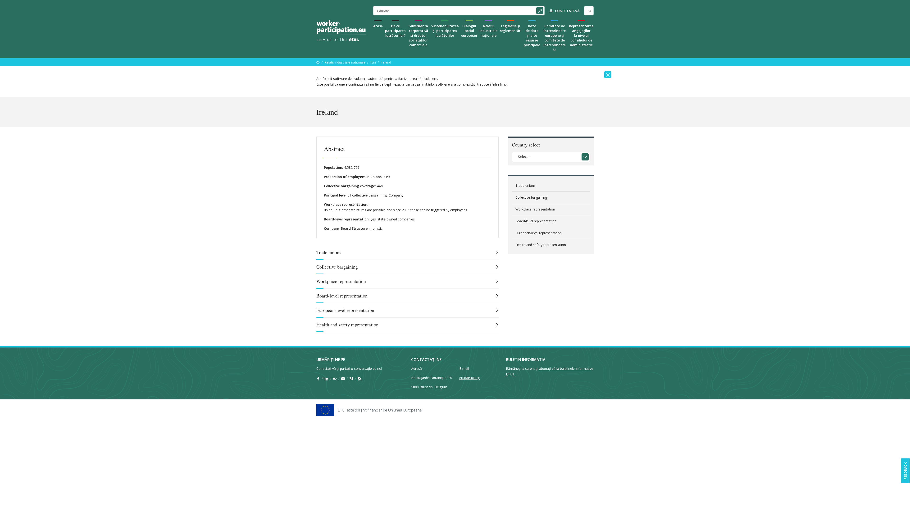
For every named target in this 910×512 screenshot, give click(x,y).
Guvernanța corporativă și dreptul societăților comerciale (418, 35)
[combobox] (551, 157)
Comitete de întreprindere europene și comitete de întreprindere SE (555, 38)
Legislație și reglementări (510, 28)
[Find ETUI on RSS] (359, 378)
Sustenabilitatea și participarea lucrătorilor (445, 31)
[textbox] (547, 156)
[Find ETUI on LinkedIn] (326, 378)
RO (589, 11)
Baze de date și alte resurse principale (532, 35)
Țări (373, 62)
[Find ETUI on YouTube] (343, 378)
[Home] (341, 30)
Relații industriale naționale (488, 31)
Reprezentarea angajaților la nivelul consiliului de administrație (581, 35)
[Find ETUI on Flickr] (335, 378)
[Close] (607, 74)
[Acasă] (318, 62)
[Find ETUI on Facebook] (318, 378)
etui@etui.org (469, 377)
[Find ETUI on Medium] (351, 378)
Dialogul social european (469, 31)
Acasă (378, 26)
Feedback (905, 471)
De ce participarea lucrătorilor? (395, 31)
